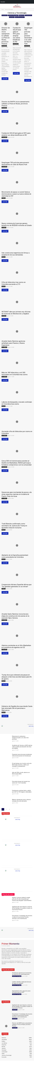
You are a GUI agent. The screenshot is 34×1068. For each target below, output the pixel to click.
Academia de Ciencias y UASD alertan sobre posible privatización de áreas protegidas (22, 747)
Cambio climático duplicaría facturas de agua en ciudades (21, 982)
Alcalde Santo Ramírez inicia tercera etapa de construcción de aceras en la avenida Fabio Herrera (15, 616)
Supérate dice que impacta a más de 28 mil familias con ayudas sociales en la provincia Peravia (22, 908)
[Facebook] (3, 966)
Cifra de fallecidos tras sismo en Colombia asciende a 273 (14, 283)
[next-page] (12, 809)
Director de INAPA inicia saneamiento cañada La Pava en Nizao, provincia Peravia (6, 36)
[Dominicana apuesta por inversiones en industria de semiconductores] (6, 976)
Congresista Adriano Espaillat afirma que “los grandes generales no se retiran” (16, 585)
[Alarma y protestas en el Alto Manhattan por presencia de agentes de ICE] (17, 635)
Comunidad (15, 43)
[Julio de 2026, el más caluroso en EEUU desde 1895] (6, 775)
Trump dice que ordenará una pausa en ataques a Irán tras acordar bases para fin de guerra (17, 677)
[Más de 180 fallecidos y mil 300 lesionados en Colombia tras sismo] (17, 363)
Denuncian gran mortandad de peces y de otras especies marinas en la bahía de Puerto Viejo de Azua (17, 494)
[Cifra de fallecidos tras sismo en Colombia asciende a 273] (17, 272)
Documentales (28, 15)
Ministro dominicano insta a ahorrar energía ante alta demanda (21, 800)
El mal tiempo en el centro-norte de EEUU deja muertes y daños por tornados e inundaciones (21, 765)
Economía (12, 17)
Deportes (21, 15)
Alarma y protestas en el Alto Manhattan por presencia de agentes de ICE (16, 646)
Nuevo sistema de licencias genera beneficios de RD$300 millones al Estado (17, 224)
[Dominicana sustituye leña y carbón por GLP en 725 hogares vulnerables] (6, 793)
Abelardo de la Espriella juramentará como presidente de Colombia (15, 556)
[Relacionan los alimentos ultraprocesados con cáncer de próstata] (6, 739)
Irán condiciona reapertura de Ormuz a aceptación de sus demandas (15, 254)
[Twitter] (7, 966)
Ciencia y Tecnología (13, 15)
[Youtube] (9, 966)
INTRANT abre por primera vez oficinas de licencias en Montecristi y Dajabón (16, 313)
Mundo (3, 257)
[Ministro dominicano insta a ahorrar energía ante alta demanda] (6, 802)
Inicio (3, 9)
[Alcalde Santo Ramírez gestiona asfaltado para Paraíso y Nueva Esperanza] (17, 331)
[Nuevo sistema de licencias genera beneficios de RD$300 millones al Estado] (17, 213)
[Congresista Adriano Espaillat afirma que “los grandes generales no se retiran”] (17, 575)
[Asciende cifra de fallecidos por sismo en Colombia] (17, 421)
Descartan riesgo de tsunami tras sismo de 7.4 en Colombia (21, 782)
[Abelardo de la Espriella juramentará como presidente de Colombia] (17, 545)
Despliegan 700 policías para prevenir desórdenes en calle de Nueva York (28, 36)
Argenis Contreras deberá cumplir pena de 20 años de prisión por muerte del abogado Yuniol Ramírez (21, 899)
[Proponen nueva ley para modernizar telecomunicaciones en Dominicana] (6, 757)
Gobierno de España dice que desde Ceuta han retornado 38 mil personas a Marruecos (17, 708)
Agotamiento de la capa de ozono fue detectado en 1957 (21, 991)
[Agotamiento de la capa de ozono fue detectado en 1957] (6, 994)
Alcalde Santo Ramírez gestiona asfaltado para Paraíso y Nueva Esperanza (13, 343)
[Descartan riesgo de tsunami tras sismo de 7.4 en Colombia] (6, 784)
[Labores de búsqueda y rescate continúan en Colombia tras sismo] (17, 392)
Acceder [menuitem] (3, 1)
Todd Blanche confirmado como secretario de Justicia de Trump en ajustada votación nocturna (14, 526)
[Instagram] (5, 966)
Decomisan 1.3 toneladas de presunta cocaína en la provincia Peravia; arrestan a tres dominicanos (22, 917)
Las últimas (4, 347)
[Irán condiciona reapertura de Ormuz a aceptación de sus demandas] (17, 243)
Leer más (5, 78)
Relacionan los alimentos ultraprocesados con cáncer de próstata (20, 737)
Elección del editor (20, 17)
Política (3, 198)
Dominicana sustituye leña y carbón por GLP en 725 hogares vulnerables (22, 791)
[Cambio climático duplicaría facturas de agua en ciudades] (6, 985)
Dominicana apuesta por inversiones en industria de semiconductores (21, 973)
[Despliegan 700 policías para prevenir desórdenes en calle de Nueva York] (28, 24)
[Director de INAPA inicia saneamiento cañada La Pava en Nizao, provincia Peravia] (6, 24)
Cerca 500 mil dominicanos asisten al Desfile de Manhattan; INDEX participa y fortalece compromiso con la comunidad (16, 463)
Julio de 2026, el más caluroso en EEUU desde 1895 (21, 773)
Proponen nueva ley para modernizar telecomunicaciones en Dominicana (22, 755)
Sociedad (4, 227)
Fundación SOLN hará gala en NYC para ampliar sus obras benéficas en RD (17, 35)
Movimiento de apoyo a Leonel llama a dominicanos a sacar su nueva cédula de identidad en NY (16, 194)
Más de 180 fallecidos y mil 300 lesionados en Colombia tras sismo (15, 373)
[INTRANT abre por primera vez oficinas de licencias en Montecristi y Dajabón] (17, 302)
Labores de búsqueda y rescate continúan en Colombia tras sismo (17, 403)
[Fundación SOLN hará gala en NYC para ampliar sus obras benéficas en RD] (17, 24)
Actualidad (4, 15)
